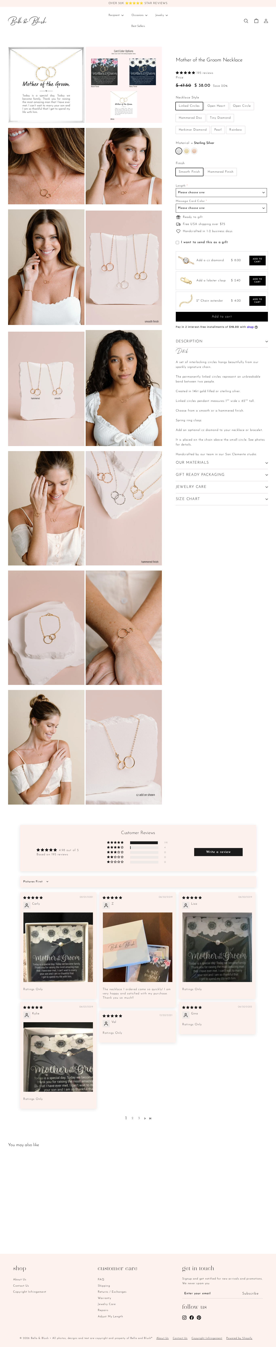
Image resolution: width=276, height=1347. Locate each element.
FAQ (101, 1279)
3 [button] (139, 1118)
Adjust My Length (110, 1316)
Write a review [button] (218, 852)
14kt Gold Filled (186, 151)
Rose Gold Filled (194, 151)
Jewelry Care (107, 1304)
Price (180, 77)
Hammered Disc (190, 117)
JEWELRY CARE (191, 487)
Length (181, 185)
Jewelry (160, 15)
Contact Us (21, 1285)
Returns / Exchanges (112, 1291)
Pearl (218, 129)
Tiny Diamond (220, 117)
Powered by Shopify (239, 1338)
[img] (33, 898)
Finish (180, 163)
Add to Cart (257, 260)
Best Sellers (138, 26)
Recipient (114, 15)
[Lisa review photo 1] (217, 947)
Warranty (104, 1298)
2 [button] (133, 1118)
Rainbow (235, 129)
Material (195, 143)
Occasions (138, 15)
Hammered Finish (221, 171)
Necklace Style (187, 97)
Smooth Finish (189, 171)
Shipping (104, 1285)
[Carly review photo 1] (58, 947)
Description (189, 341)
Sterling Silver (179, 151)
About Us (19, 1279)
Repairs (103, 1310)
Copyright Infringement (29, 1291)
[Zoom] (46, 85)
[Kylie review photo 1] (58, 1057)
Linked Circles (189, 106)
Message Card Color (190, 201)
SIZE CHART (188, 499)
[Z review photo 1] (138, 947)
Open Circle (242, 106)
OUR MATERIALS (192, 463)
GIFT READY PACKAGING (200, 475)
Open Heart (216, 106)
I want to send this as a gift (204, 242)
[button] (186, 73)
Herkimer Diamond (193, 129)
